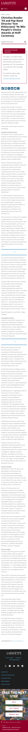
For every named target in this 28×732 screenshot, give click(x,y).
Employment (5, 681)
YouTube (14, 666)
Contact (18, 657)
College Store (5, 678)
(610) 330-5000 (14, 659)
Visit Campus (14, 708)
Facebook (9, 666)
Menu (5, 9)
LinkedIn (22, 666)
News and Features (17, 641)
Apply (14, 702)
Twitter (5, 666)
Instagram (18, 666)
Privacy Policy (16, 727)
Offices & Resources (7, 675)
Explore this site (7, 42)
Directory (4, 672)
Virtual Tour (5, 684)
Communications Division (11, 78)
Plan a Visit (9, 657)
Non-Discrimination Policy (10, 729)
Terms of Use (6, 727)
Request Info (14, 714)
